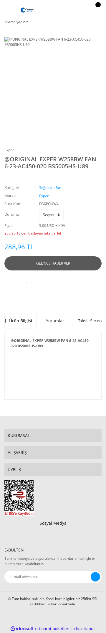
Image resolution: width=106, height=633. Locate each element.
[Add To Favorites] (26, 281)
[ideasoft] (22, 629)
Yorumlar (55, 320)
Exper (9, 149)
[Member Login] (84, 10)
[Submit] (95, 577)
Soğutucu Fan (50, 187)
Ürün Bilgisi (20, 320)
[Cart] (97, 10)
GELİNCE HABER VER (53, 263)
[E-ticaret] (52, 629)
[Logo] (28, 10)
